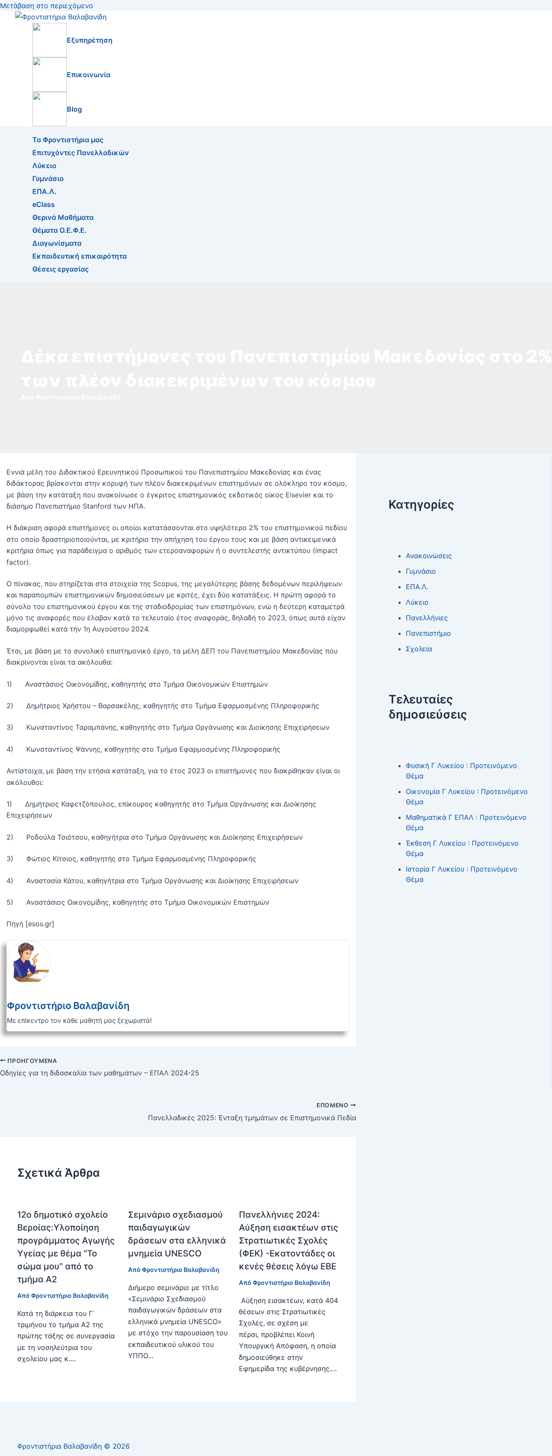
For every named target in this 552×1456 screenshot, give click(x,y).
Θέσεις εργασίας (60, 269)
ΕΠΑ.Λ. (44, 191)
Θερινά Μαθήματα (63, 217)
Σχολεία (419, 648)
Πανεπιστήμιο (428, 632)
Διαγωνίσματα (57, 243)
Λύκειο (44, 165)
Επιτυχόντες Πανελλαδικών (80, 152)
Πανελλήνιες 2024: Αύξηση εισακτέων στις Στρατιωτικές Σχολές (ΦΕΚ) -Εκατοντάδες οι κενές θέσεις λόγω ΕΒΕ (288, 1240)
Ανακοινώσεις (429, 555)
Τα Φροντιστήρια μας (68, 139)
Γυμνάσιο (48, 178)
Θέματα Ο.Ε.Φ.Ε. (59, 230)
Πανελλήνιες (427, 617)
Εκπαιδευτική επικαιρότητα (79, 256)
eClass (43, 204)
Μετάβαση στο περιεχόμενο (46, 5)
